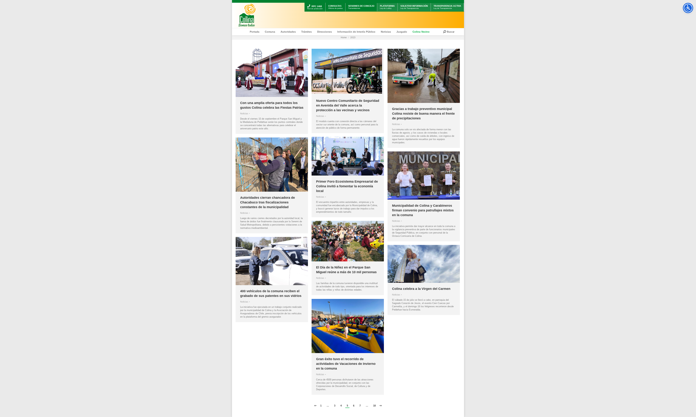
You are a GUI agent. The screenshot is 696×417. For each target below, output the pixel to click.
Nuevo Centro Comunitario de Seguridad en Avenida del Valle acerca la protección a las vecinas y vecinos (347, 105)
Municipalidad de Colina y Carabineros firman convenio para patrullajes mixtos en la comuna (423, 210)
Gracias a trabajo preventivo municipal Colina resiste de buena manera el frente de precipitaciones (423, 113)
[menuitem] (315, 3)
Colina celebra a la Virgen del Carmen (421, 289)
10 (374, 405)
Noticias (244, 113)
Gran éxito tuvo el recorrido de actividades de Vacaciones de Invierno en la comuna (346, 363)
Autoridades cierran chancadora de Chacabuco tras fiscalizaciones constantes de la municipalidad (267, 202)
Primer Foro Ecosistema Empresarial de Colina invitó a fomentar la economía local (347, 186)
